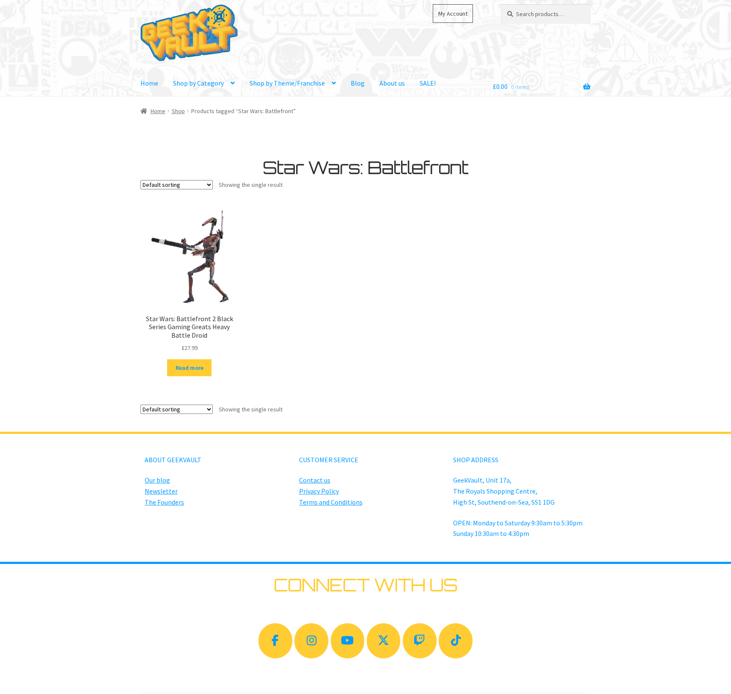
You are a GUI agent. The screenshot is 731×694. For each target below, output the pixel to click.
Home (149, 83)
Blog (358, 83)
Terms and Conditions (331, 502)
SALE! (428, 83)
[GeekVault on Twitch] (420, 640)
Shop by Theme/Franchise (287, 83)
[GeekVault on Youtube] (348, 640)
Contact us (314, 480)
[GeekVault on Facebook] (275, 640)
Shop (178, 111)
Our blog (157, 480)
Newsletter (161, 491)
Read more (189, 368)
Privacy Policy (319, 491)
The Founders (164, 502)
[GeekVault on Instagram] (311, 640)
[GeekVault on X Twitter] (384, 640)
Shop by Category (198, 83)
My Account (452, 13)
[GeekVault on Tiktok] (456, 640)
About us (392, 83)
